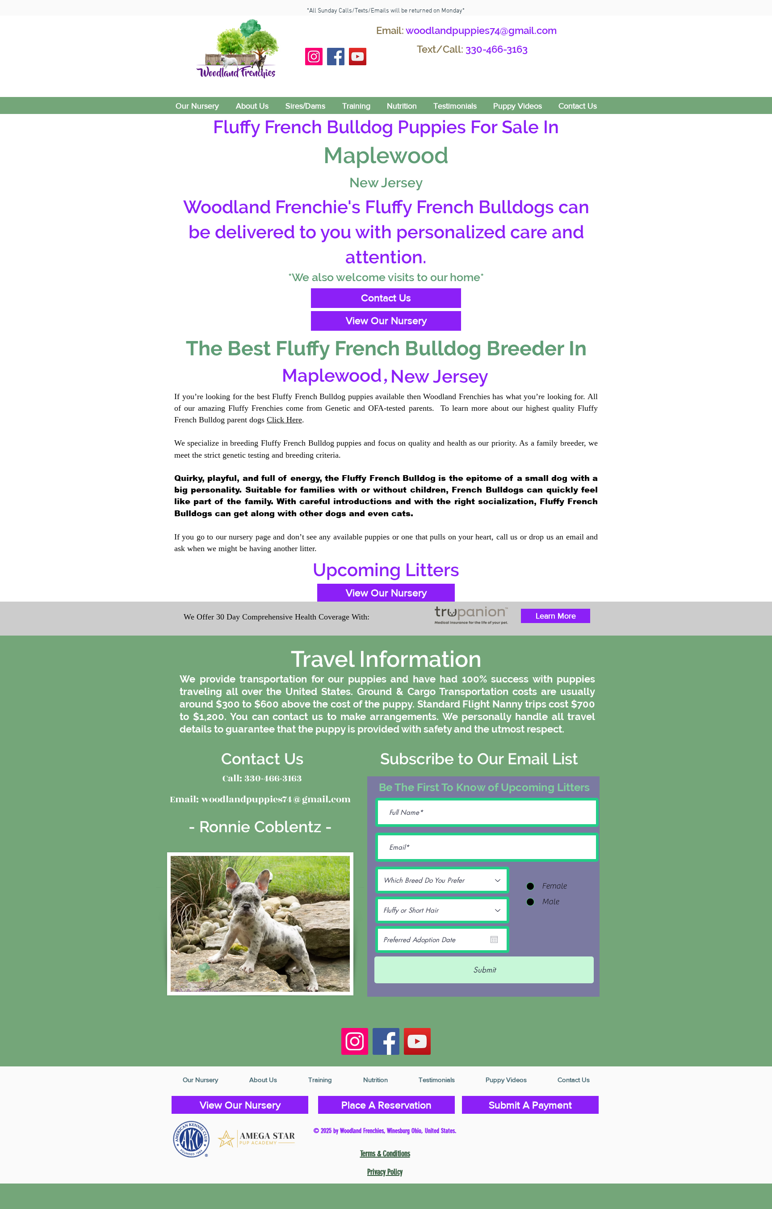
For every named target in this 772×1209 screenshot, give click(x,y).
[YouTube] (357, 56)
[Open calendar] (494, 939)
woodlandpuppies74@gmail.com (481, 30)
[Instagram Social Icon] (314, 56)
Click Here (284, 419)
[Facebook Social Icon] (335, 56)
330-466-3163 (497, 49)
